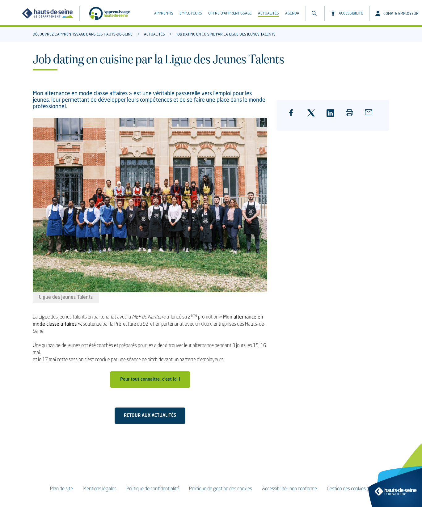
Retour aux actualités (150, 415)
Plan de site (61, 489)
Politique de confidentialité (152, 489)
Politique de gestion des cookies (220, 489)
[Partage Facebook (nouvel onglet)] (294, 117)
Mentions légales (99, 489)
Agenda (292, 13)
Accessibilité (351, 13)
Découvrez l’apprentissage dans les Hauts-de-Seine (83, 34)
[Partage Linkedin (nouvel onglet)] (332, 116)
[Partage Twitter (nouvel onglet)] (313, 116)
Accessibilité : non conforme (289, 489)
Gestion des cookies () (349, 489)
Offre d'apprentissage (230, 13)
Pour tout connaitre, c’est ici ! (150, 379)
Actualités (268, 13)
